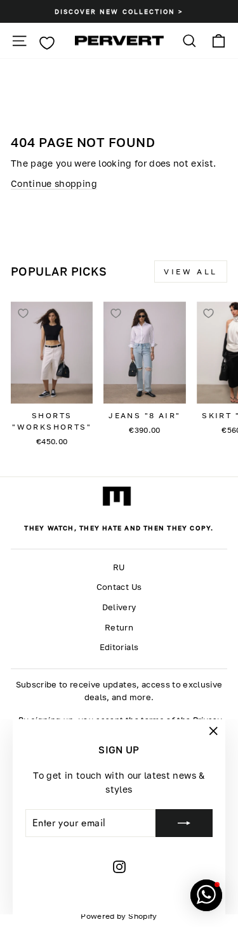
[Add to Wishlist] (23, 313)
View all (191, 271)
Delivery (119, 607)
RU (119, 567)
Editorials (119, 647)
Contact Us (119, 587)
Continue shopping (54, 183)
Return (119, 627)
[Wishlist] (46, 43)
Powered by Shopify (119, 916)
